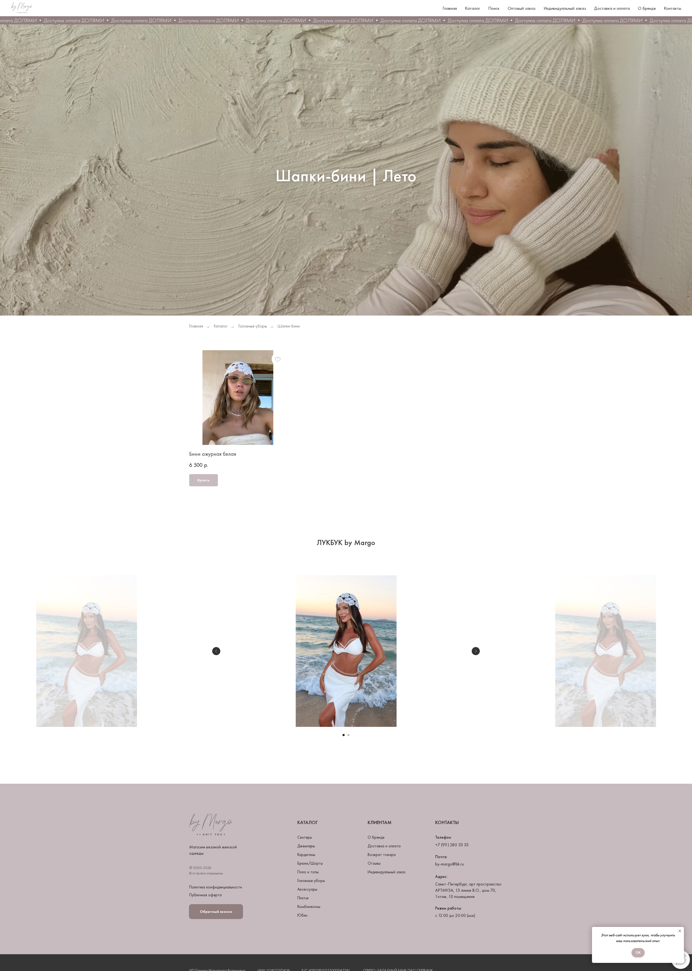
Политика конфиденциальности (215, 887)
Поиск (494, 8)
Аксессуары (307, 889)
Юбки (302, 915)
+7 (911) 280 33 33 (451, 844)
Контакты (672, 8)
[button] (216, 911)
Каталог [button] (472, 8)
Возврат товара (382, 854)
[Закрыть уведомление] (680, 931)
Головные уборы (252, 326)
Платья (302, 897)
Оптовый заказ (521, 8)
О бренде (647, 8)
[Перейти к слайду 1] (343, 735)
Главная (450, 8)
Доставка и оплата (612, 8)
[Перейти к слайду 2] (348, 735)
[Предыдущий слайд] (216, 651)
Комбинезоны (308, 906)
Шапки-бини (289, 326)
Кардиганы (306, 854)
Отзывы (374, 863)
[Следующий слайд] (476, 651)
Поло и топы (308, 872)
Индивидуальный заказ (565, 8)
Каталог (221, 326)
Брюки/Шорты (310, 863)
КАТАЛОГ (307, 822)
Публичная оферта (205, 895)
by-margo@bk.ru (449, 864)
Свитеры (304, 837)
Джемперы (306, 846)
